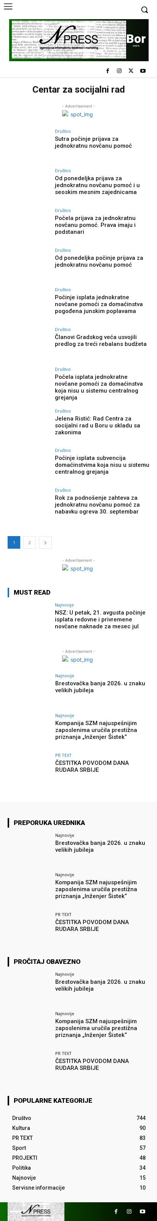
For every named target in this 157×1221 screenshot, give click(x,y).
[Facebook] (108, 71)
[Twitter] (131, 71)
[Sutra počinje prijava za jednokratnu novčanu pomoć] (29, 146)
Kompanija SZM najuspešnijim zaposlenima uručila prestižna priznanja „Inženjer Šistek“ (96, 730)
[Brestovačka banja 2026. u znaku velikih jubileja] (29, 691)
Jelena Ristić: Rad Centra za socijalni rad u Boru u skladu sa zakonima (97, 425)
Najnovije (64, 605)
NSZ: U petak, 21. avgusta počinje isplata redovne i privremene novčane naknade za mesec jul (100, 619)
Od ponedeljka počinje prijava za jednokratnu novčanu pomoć (99, 261)
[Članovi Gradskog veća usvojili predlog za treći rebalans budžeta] (29, 345)
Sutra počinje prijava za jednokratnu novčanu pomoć (93, 142)
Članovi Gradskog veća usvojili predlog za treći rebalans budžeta (101, 340)
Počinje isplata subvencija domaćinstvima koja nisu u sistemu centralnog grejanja (102, 465)
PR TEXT (63, 755)
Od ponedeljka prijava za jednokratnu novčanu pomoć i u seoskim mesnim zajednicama (97, 185)
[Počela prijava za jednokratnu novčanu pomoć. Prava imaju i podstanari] (29, 226)
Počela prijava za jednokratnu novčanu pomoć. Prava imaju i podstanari (95, 225)
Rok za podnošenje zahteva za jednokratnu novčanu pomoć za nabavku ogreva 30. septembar (97, 504)
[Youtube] (143, 71)
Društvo (63, 131)
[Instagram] (119, 71)
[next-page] (45, 542)
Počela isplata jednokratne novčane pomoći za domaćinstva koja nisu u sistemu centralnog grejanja (99, 387)
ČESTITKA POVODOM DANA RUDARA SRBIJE (92, 766)
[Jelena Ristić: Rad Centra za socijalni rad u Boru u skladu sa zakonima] (29, 426)
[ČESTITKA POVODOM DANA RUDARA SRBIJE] (29, 771)
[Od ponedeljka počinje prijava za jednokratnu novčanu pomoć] (29, 265)
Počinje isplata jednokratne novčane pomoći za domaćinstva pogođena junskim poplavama (99, 304)
